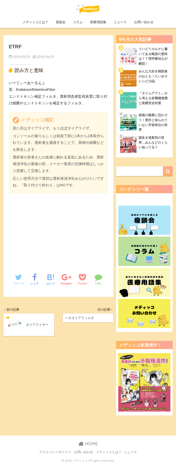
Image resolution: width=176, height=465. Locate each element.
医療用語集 (98, 22)
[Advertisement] (58, 229)
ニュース (120, 22)
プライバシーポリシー (55, 452)
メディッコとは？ (35, 22)
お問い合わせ (143, 22)
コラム (78, 22)
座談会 (60, 22)
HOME (91, 443)
